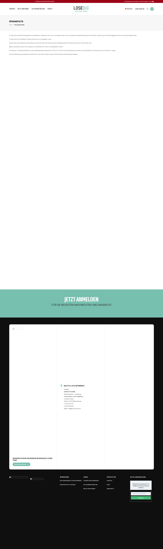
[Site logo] (81, 9)
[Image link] (19, 540)
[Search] (147, 9)
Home (11, 25)
